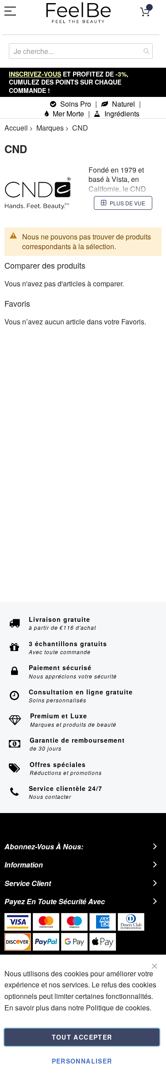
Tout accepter (82, 1037)
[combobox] (81, 51)
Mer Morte (67, 113)
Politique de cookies (118, 1007)
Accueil (16, 128)
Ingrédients (121, 113)
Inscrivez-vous (35, 73)
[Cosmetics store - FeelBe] (79, 12)
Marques (50, 128)
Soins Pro (74, 104)
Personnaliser (82, 1060)
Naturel (122, 104)
